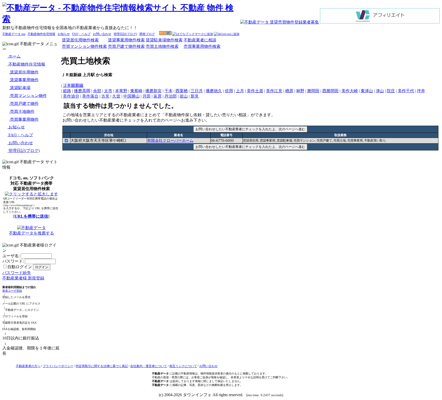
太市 (108, 91)
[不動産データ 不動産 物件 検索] (121, 18)
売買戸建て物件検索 (126, 46)
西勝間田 (330, 91)
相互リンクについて (183, 366)
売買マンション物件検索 (84, 46)
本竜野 (121, 91)
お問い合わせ (102, 34)
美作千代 (406, 91)
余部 (97, 91)
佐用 (229, 91)
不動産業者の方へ (28, 366)
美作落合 (90, 96)
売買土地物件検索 (162, 46)
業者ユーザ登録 (12, 290)
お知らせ (64, 34)
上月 (240, 91)
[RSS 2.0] (165, 34)
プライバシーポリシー (58, 366)
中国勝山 (131, 96)
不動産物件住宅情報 (41, 34)
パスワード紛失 (16, 272)
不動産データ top (13, 34)
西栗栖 (181, 91)
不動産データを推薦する (31, 233)
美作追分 (71, 96)
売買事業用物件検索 (202, 46)
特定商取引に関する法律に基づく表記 (102, 366)
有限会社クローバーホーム (170, 140)
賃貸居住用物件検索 (80, 40)
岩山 (184, 96)
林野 (300, 91)
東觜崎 (136, 91)
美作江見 (274, 91)
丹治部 (170, 96)
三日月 (197, 91)
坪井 (421, 91)
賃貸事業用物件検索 (126, 40)
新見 (195, 96)
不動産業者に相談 (200, 40)
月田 (146, 96)
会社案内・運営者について (148, 366)
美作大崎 (349, 91)
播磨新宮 (153, 91)
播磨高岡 (82, 91)
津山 (380, 91)
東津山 (367, 91)
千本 (168, 91)
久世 (116, 96)
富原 (157, 96)
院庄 (391, 91)
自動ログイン (19, 267)
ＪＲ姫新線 (73, 85)
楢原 (289, 91)
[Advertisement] (250, 163)
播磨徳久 (214, 91)
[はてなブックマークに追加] (192, 34)
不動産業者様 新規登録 (23, 278)
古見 (105, 96)
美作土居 (255, 91)
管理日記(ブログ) (125, 34)
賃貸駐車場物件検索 (164, 40)
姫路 (67, 91)
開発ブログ (147, 34)
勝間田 (313, 91)
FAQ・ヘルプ (81, 34)
